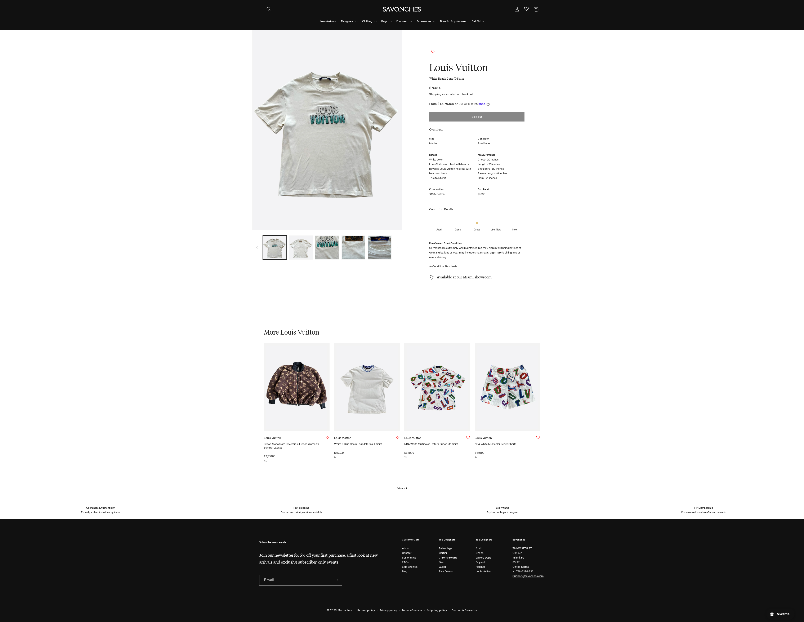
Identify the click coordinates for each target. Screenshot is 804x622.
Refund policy (366, 610)
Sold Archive (409, 567)
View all (402, 488)
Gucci (442, 567)
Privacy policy (388, 610)
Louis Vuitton (483, 571)
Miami (468, 276)
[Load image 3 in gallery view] (327, 247)
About (405, 548)
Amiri (479, 548)
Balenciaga (445, 548)
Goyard (480, 562)
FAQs (405, 562)
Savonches (345, 610)
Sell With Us (409, 557)
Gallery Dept (483, 557)
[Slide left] (257, 247)
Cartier (443, 553)
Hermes (480, 567)
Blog (404, 571)
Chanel (480, 553)
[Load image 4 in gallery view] (353, 247)
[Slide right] (397, 247)
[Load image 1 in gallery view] (275, 247)
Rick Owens (446, 571)
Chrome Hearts (448, 557)
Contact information (464, 610)
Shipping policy (437, 610)
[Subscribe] (337, 580)
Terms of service (412, 610)
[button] (269, 9)
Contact (406, 553)
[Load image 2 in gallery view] (301, 247)
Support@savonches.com (528, 576)
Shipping (435, 94)
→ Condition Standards (443, 266)
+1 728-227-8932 (523, 571)
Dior (441, 562)
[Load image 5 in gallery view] (380, 247)
